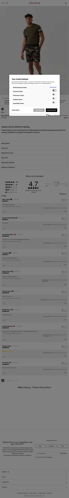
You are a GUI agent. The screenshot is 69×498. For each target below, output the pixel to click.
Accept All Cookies (51, 110)
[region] (34, 95)
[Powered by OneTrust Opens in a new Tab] (52, 115)
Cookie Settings (15, 110)
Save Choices (39, 110)
